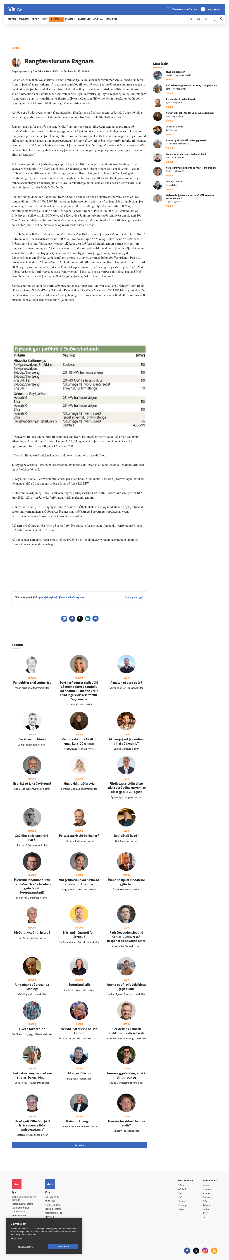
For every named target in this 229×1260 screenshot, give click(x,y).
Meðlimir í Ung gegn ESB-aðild (178, 75)
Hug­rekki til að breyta (79, 783)
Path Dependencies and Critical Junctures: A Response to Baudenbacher (126, 937)
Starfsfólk (49, 1217)
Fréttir (181, 1185)
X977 (205, 1213)
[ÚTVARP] (206, 19)
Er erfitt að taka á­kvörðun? (32, 783)
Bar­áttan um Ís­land (32, 739)
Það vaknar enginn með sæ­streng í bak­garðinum (191, 86)
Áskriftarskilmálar (53, 1213)
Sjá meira (79, 1145)
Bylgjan (206, 1205)
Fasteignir (207, 1189)
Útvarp (181, 1209)
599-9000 (21, 1216)
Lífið (180, 1197)
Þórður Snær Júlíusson (175, 158)
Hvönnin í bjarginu (79, 1121)
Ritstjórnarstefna (53, 1209)
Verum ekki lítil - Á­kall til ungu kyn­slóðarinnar (190, 113)
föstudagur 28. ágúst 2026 (184, 9)
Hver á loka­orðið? (32, 1029)
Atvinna (206, 1193)
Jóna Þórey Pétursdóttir (176, 89)
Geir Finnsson (171, 130)
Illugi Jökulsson (172, 185)
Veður (205, 1201)
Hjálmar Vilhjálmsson (175, 103)
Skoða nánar (16, 1238)
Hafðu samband (52, 1205)
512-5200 (54, 1197)
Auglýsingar (50, 1201)
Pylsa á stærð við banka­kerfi (79, 836)
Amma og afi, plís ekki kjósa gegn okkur (187, 140)
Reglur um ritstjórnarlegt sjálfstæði (24, 1198)
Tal (204, 1217)
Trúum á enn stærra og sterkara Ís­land (186, 154)
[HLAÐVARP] (191, 19)
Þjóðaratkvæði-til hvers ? (32, 932)
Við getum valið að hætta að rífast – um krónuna (191, 168)
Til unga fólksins (79, 1073)
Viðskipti (182, 1189)
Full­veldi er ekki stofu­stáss (32, 683)
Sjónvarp (182, 1205)
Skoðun (181, 1201)
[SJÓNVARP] (198, 19)
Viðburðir (207, 1197)
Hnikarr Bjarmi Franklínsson (177, 144)
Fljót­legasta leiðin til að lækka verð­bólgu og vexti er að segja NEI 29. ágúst (126, 788)
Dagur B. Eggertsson (174, 202)
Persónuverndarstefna (22, 1204)
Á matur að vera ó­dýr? (126, 683)
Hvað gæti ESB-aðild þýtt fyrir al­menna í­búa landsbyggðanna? (32, 1125)
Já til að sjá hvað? (126, 836)
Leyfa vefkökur (63, 1246)
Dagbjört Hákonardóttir (176, 171)
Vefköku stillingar (25, 1246)
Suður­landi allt (79, 985)
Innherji (206, 1185)
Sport (180, 1193)
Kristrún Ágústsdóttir (174, 116)
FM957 (206, 1209)
